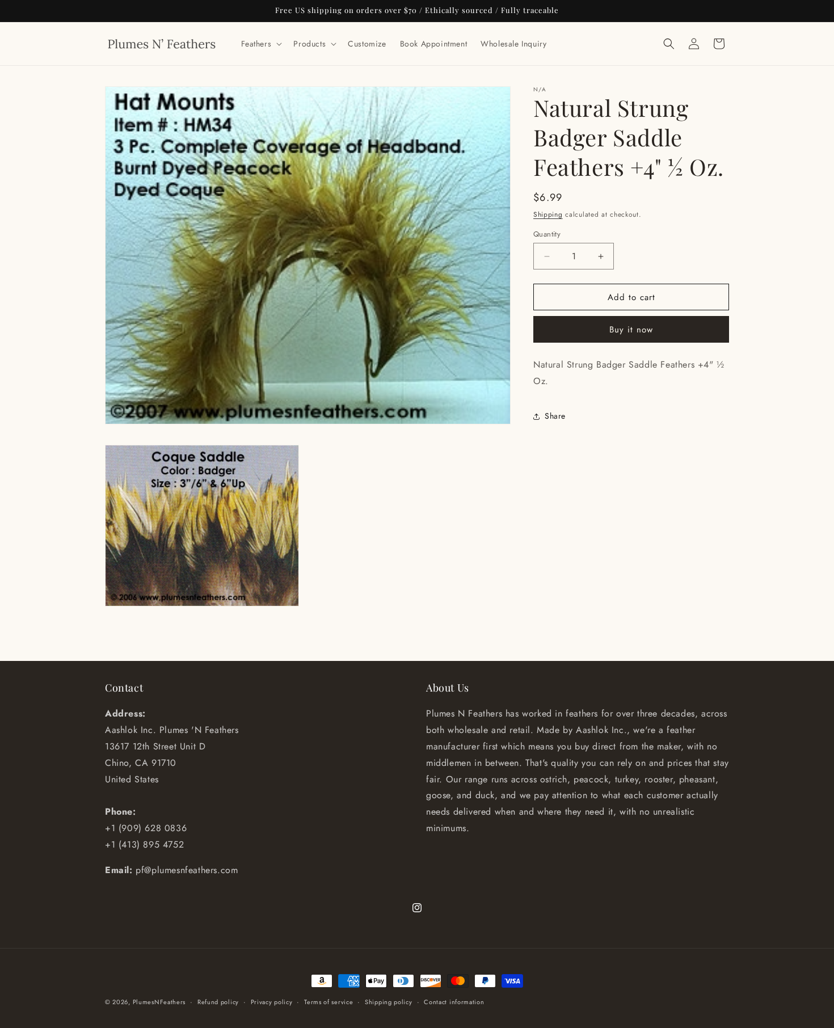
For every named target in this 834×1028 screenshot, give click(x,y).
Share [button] (555, 416)
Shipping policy (388, 1001)
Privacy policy (272, 1001)
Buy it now (631, 330)
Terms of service (328, 1001)
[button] (260, 44)
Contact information (454, 1001)
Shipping (548, 214)
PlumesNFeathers (159, 1001)
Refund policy (218, 1001)
